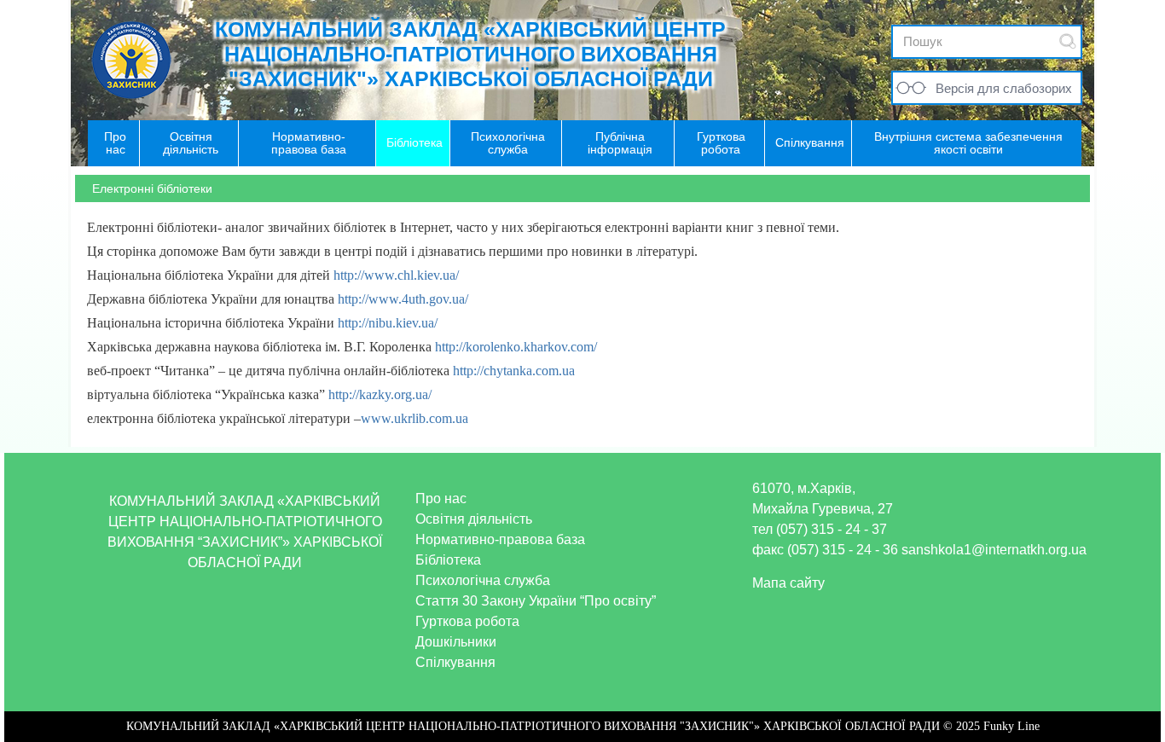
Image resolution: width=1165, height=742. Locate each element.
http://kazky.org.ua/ (378, 394)
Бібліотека (448, 560)
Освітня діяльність (473, 519)
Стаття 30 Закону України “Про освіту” (535, 601)
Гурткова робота (467, 621)
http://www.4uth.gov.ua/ (403, 299)
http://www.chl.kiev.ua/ (396, 275)
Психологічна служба (482, 580)
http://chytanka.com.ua (514, 370)
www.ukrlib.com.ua (414, 418)
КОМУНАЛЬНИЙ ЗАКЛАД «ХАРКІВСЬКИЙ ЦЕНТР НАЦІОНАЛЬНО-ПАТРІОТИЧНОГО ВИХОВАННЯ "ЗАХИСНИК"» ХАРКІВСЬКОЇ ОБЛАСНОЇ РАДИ (470, 53)
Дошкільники (455, 642)
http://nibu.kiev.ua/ (388, 323)
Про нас (441, 498)
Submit (1067, 41)
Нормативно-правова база (500, 539)
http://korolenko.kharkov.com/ (514, 346)
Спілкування (455, 662)
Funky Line (1011, 726)
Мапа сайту (788, 583)
